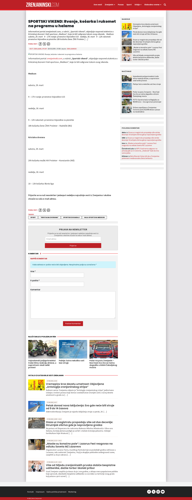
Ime (33, 271)
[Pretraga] (165, 4)
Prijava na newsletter (73, 229)
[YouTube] (162, 491)
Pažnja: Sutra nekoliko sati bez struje (147, 84)
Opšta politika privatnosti (56, 492)
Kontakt (30, 492)
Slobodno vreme (151, 4)
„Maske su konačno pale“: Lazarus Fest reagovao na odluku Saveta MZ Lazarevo (79, 445)
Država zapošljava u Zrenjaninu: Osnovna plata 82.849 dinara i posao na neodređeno (146, 109)
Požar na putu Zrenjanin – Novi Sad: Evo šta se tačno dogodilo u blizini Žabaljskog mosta (146, 94)
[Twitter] (153, 491)
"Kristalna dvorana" (49, 217)
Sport (129, 4)
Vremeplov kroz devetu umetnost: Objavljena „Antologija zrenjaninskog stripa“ (75, 385)
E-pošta (35, 280)
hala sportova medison (94, 217)
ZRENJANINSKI (72, 49)
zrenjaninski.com (54, 58)
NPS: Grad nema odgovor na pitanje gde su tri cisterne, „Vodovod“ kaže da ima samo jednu (140, 150)
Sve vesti (98, 4)
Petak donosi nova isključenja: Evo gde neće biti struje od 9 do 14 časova (80, 407)
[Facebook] (149, 491)
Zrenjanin (109, 4)
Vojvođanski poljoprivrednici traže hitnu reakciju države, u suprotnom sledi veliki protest (146, 78)
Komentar (35, 289)
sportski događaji (71, 217)
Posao (121, 4)
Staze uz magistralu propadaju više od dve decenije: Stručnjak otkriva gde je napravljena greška (79, 423)
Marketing (72, 492)
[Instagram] (158, 491)
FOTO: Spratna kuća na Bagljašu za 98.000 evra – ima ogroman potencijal (147, 101)
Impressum (40, 492)
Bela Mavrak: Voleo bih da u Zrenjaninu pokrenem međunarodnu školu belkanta (140, 157)
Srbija (137, 4)
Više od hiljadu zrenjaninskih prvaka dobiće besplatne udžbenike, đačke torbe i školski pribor (80, 466)
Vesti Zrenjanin (35, 49)
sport (33, 217)
